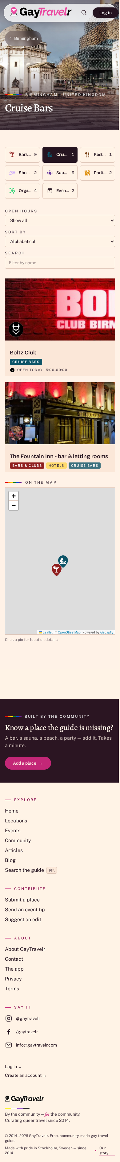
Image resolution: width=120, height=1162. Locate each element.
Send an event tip (25, 910)
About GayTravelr (25, 949)
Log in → (13, 1066)
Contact (14, 959)
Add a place (28, 763)
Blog (10, 860)
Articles (14, 850)
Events (12, 831)
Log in (105, 12)
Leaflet (47, 632)
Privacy (13, 979)
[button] (63, 561)
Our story (103, 1150)
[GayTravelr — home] (24, 1099)
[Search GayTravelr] (84, 12)
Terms (12, 989)
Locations (16, 821)
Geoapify (106, 632)
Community (18, 840)
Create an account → (26, 1075)
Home (11, 811)
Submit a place (22, 900)
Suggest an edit (23, 919)
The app (14, 969)
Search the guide (30, 870)
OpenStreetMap (69, 632)
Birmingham (26, 38)
